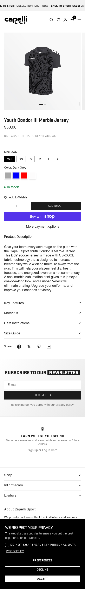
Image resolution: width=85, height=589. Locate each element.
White (32, 175)
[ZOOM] (79, 104)
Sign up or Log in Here (42, 450)
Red (24, 175)
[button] (16, 197)
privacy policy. (65, 405)
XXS (9, 159)
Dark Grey (7, 175)
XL (58, 159)
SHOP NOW (39, 5)
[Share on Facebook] (19, 346)
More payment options (42, 226)
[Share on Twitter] (29, 346)
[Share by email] (48, 346)
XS (21, 159)
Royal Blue (16, 175)
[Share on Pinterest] (39, 346)
